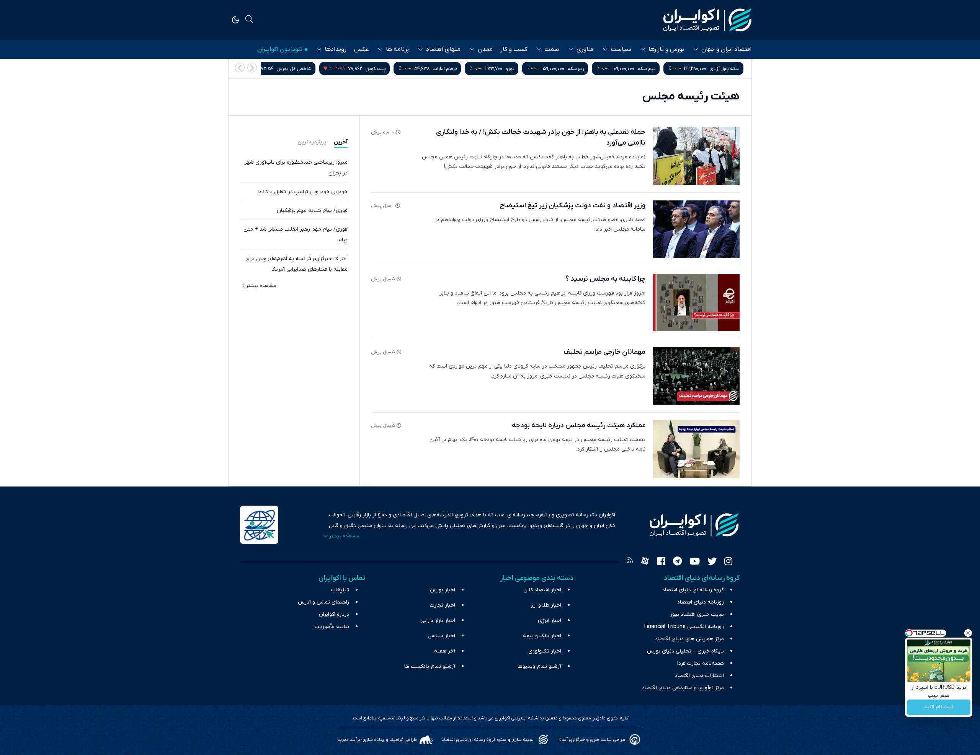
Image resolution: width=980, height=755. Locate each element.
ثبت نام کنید (939, 707)
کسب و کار (514, 49)
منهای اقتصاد (443, 49)
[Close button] (968, 633)
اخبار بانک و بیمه (542, 635)
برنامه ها (397, 49)
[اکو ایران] (707, 19)
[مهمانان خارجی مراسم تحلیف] (696, 376)
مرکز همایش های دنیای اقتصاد (689, 639)
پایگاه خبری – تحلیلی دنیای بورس (685, 651)
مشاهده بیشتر (261, 286)
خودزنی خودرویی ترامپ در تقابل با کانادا (303, 191)
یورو (511, 68)
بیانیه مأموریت (331, 626)
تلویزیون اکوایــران (279, 49)
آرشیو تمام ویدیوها (539, 666)
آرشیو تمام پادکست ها (429, 666)
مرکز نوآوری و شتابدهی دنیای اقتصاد (683, 688)
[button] (240, 67)
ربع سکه (577, 68)
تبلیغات (340, 590)
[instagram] (728, 562)
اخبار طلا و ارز (546, 605)
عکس (361, 49)
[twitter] (712, 562)
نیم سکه (648, 68)
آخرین (341, 142)
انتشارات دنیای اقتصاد (699, 675)
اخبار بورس (442, 590)
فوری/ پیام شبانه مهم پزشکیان (312, 210)
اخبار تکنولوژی (544, 651)
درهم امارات (446, 68)
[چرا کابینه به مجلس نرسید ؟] (696, 303)
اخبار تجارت (442, 605)
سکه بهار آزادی (726, 68)
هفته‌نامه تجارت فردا (700, 663)
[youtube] (694, 562)
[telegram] (677, 562)
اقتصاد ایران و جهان (726, 49)
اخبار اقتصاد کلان (542, 590)
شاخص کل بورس (295, 68)
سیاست (621, 49)
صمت (552, 49)
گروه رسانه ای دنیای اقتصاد (693, 590)
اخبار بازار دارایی (437, 620)
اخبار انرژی (549, 620)
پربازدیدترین (311, 142)
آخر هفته (444, 651)
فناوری (585, 49)
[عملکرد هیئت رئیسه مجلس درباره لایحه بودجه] (696, 449)
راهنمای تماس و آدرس (323, 602)
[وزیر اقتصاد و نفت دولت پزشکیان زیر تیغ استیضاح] (696, 229)
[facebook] (661, 562)
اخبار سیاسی (441, 635)
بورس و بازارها (666, 49)
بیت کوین (377, 68)
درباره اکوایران (334, 614)
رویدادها (335, 49)
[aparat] (645, 562)
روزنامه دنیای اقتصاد (700, 602)
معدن (485, 49)
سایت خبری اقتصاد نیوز (697, 614)
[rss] (630, 562)
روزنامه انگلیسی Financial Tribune (684, 626)
